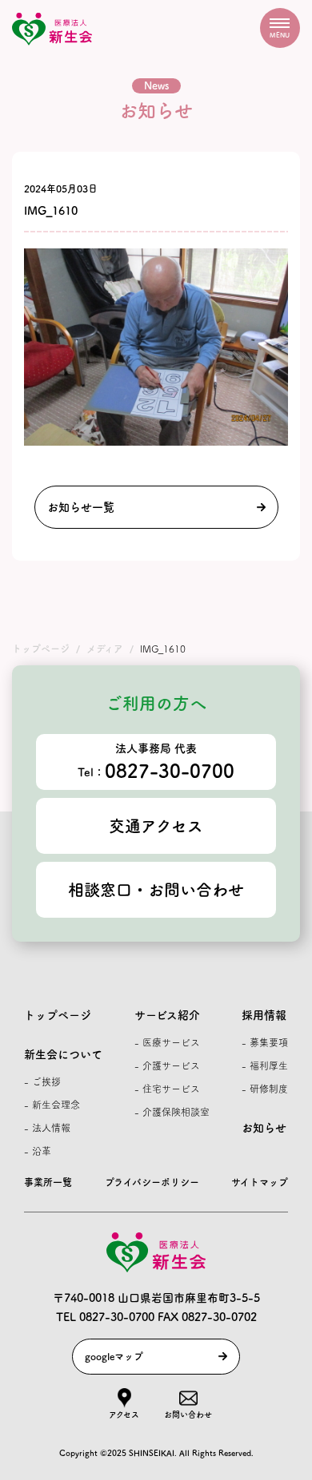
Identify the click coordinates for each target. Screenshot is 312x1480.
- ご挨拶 (42, 1081)
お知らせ (264, 1127)
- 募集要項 (265, 1042)
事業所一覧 (48, 1182)
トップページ (57, 1015)
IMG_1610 (51, 210)
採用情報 (264, 1015)
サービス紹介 (167, 1015)
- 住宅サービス (167, 1088)
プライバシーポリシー (152, 1182)
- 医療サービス (167, 1042)
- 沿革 (37, 1151)
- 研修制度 (265, 1088)
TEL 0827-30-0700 (105, 1317)
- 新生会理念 (52, 1104)
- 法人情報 (47, 1128)
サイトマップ (259, 1182)
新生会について (63, 1054)
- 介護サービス (167, 1065)
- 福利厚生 (265, 1065)
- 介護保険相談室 (172, 1112)
